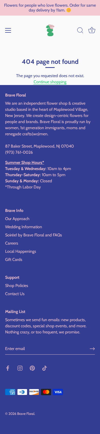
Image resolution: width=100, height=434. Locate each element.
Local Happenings (20, 251)
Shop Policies (16, 285)
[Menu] (8, 30)
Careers (11, 243)
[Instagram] (20, 367)
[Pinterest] (32, 367)
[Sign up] (92, 348)
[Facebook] (7, 367)
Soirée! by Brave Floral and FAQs (33, 235)
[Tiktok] (44, 367)
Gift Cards (13, 259)
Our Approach (17, 218)
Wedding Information (23, 226)
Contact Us (15, 293)
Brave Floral (25, 414)
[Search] (80, 31)
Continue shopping (50, 81)
